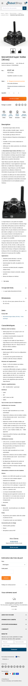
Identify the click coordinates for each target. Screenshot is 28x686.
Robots (6, 13)
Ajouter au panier (14, 98)
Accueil (2, 13)
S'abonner (14, 649)
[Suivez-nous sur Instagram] (8, 667)
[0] (25, 3)
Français (5, 659)
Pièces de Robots (13, 13)
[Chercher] (24, 8)
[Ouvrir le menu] (2, 3)
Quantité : (4, 93)
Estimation (6, 578)
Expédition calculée (12, 75)
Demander (17, 117)
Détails (3, 117)
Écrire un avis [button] (14, 547)
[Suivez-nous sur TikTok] (17, 667)
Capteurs (20, 13)
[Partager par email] (25, 105)
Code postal (5, 568)
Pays (3, 561)
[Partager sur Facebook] (16, 105)
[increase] (18, 93)
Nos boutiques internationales (8, 656)
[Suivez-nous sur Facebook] (3, 667)
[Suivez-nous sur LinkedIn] (20, 667)
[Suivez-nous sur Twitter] (6, 667)
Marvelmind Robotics (8, 63)
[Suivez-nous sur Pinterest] (11, 667)
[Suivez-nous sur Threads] (23, 667)
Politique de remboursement (8, 584)
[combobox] (12, 8)
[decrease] (9, 93)
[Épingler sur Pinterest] (19, 105)
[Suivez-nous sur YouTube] (14, 667)
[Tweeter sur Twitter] (22, 105)
